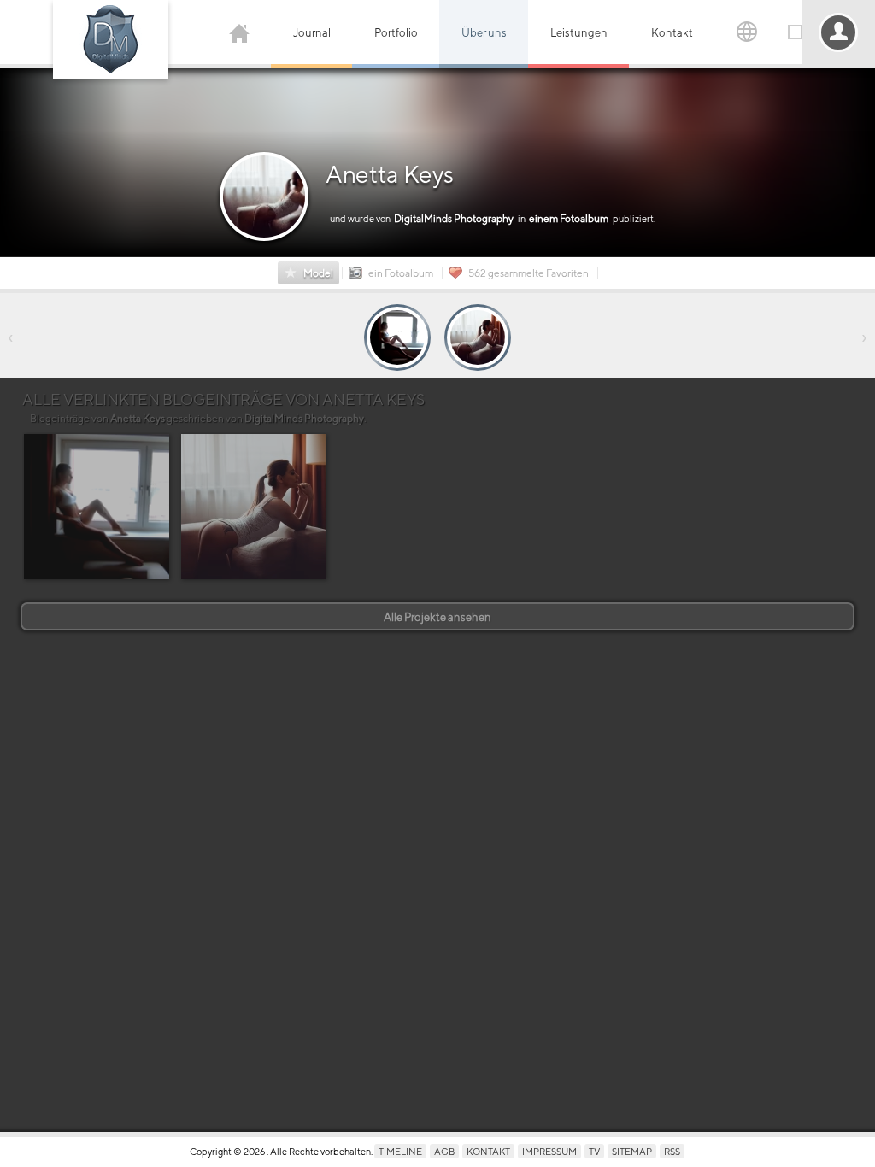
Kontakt (672, 32)
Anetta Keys (390, 174)
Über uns (484, 32)
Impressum (549, 1151)
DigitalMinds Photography (304, 418)
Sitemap (632, 1151)
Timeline (400, 1151)
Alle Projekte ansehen (437, 617)
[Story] (397, 337)
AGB (444, 1151)
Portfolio (396, 32)
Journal (312, 32)
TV (594, 1151)
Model (318, 273)
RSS (672, 1151)
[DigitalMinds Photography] (110, 39)
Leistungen (579, 32)
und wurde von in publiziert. (492, 218)
